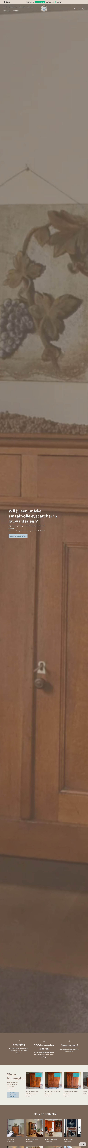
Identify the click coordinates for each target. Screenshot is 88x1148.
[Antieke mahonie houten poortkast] (72, 1080)
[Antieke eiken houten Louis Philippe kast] (53, 1080)
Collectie (12, 7)
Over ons (30, 7)
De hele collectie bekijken (13, 1094)
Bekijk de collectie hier (18, 536)
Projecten (22, 7)
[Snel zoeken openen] (75, 9)
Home (5, 7)
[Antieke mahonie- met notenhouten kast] (34, 1080)
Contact (15, 11)
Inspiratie (6, 11)
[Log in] (79, 9)
